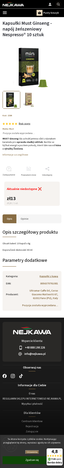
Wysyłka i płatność (32, 404)
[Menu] (4, 12)
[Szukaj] (58, 4)
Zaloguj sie (32, 431)
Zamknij (50, 181)
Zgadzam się (32, 460)
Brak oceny (24, 124)
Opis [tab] (9, 219)
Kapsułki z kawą (49, 276)
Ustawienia (32, 452)
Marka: (8, 128)
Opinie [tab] (25, 219)
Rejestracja (32, 426)
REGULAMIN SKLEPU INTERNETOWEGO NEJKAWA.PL (32, 399)
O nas (32, 393)
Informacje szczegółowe (15, 155)
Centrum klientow (32, 421)
